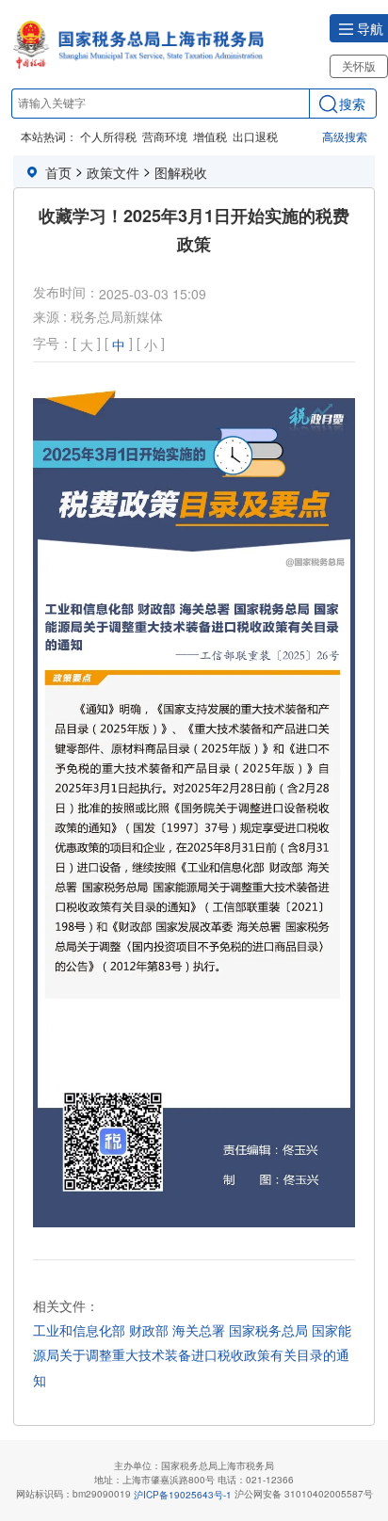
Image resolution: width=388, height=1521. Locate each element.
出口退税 (255, 136)
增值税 (210, 136)
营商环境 (164, 136)
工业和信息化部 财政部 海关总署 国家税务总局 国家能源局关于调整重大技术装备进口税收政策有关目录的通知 (192, 1355)
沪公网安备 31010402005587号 (303, 1493)
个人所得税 (108, 136)
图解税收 (180, 172)
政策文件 (113, 172)
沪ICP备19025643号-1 (183, 1494)
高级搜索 (344, 136)
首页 (58, 172)
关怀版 (359, 65)
